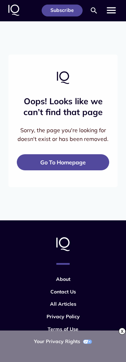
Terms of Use (63, 329)
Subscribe (62, 10)
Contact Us (63, 292)
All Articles (63, 304)
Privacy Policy (63, 316)
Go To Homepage (63, 162)
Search (93, 10)
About (63, 279)
